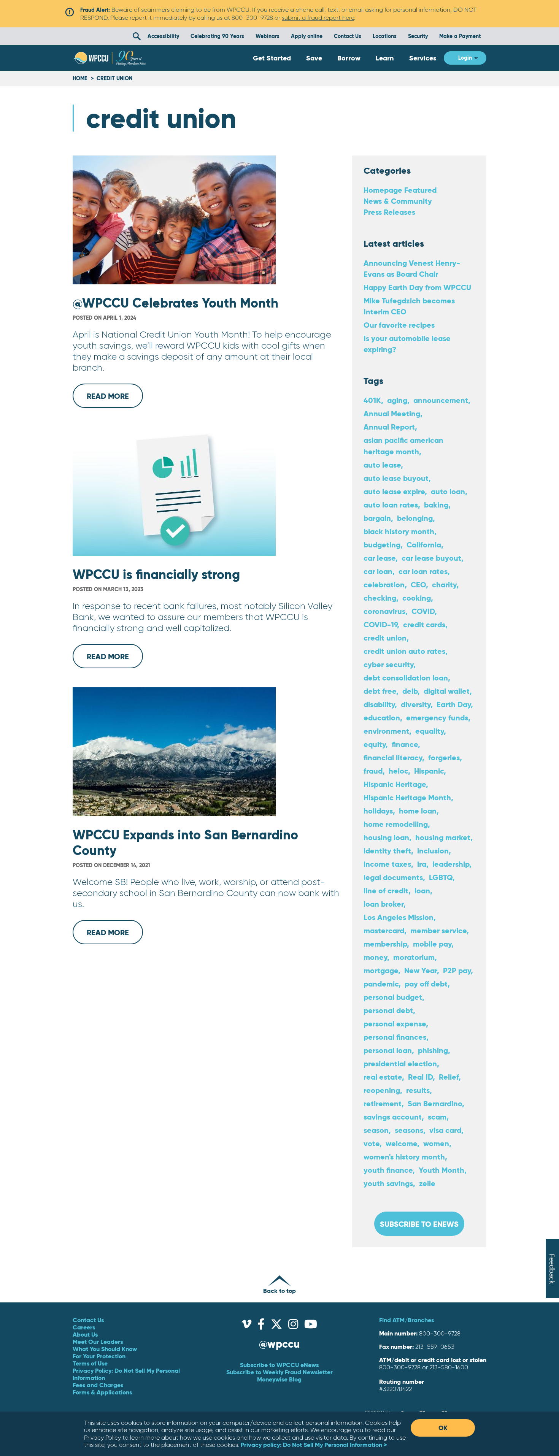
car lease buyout (431, 558)
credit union (385, 637)
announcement (440, 400)
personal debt (388, 1010)
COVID (423, 611)
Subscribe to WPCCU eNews (279, 1365)
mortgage (381, 970)
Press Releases (389, 212)
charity (444, 584)
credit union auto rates (404, 651)
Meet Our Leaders (98, 1341)
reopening (382, 1090)
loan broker (383, 904)
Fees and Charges (98, 1385)
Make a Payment (460, 36)
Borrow (348, 58)
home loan (418, 810)
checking (380, 598)
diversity (415, 704)
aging (397, 400)
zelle (427, 1183)
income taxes (387, 864)
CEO (418, 584)
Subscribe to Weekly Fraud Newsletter (279, 1372)
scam (437, 1116)
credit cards (424, 624)
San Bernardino (435, 1103)
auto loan (448, 491)
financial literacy (393, 757)
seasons (409, 1130)
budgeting (382, 544)
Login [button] (465, 57)
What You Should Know (105, 1349)
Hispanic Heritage (395, 784)
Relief (449, 1077)
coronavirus (384, 611)
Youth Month (441, 1170)
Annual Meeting (392, 413)
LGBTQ (441, 877)
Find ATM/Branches (406, 1320)
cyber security (388, 664)
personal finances (395, 1037)
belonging (415, 518)
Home (80, 78)
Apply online (306, 36)
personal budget (393, 997)
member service (438, 930)
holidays (378, 810)
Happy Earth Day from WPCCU (417, 287)
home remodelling (396, 824)
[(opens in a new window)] (246, 1326)
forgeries (444, 757)
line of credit (386, 890)
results (418, 1090)
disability (379, 704)
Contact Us (347, 36)
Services (422, 58)
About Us (85, 1334)
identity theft (387, 850)
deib (410, 691)
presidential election (400, 1063)
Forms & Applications (102, 1392)
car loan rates (423, 571)
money (375, 957)
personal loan (388, 1050)
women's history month (404, 1156)
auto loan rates (391, 504)
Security (418, 36)
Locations (385, 36)
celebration (384, 584)
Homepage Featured (400, 190)
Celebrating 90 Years (217, 36)
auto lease (382, 464)
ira (421, 864)
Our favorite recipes (399, 325)
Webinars (268, 36)
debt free (380, 691)
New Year (420, 970)
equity (375, 744)
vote (372, 1143)
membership (385, 943)
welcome (401, 1143)
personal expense (395, 1023)
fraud (373, 771)
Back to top (279, 1290)
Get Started (272, 58)
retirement (383, 1103)
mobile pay (432, 943)
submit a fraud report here (318, 17)
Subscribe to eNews (419, 1224)
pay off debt (426, 983)
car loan (378, 571)
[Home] (109, 58)
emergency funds (437, 717)
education (382, 717)
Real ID (420, 1077)
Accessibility (163, 36)
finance (405, 744)
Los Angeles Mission (399, 917)
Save (314, 58)
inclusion (433, 850)
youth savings (388, 1183)
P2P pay (457, 970)
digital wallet (447, 691)
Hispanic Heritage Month (407, 797)
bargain (377, 518)
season (376, 1130)
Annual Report (389, 426)
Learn (385, 58)
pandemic (381, 983)
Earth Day (454, 704)
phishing (433, 1050)
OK (443, 1428)
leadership (450, 864)
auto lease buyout (396, 478)
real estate (383, 1077)
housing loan (386, 837)
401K (372, 400)
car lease (379, 558)
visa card (445, 1130)
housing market (442, 837)
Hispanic (429, 771)
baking (436, 504)
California (424, 544)
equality (429, 731)
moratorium (414, 957)
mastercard (384, 930)
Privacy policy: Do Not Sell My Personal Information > (314, 1444)
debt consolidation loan (406, 677)
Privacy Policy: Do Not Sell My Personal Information (126, 1374)
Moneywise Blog (279, 1379)
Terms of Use (90, 1363)
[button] (136, 36)
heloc (398, 771)
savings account (393, 1116)
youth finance (388, 1170)
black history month (399, 531)
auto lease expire (394, 491)
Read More (115, 399)
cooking (416, 598)
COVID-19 (380, 624)
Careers (84, 1327)
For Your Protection (99, 1356)
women (436, 1143)
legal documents (393, 877)
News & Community (398, 201)
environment (386, 731)
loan (422, 890)
